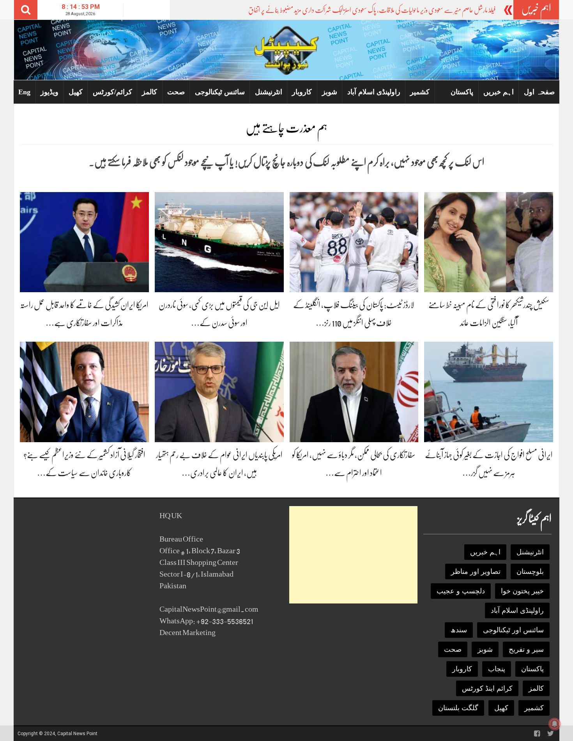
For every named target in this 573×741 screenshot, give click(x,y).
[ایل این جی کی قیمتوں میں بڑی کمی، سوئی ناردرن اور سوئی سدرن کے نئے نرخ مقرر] (219, 242)
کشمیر (420, 92)
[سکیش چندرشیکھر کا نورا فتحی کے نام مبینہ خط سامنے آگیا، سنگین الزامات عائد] (488, 242)
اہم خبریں (498, 92)
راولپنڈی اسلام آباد (373, 92)
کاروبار (302, 92)
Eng (24, 92)
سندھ (459, 630)
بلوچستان (530, 571)
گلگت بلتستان (458, 708)
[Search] (26, 10)
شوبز (329, 92)
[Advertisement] (353, 554)
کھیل (76, 92)
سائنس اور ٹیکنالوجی (513, 630)
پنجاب (496, 669)
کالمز (149, 92)
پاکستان (462, 92)
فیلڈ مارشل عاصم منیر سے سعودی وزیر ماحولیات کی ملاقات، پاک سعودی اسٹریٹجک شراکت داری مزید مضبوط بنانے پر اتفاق (372, 10)
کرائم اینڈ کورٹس (487, 688)
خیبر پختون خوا (522, 591)
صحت (176, 92)
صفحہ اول (539, 92)
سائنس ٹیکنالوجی (220, 92)
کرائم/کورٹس (112, 92)
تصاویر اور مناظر (475, 571)
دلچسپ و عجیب (461, 591)
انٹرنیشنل (268, 92)
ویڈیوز (49, 92)
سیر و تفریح (526, 649)
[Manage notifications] (554, 724)
